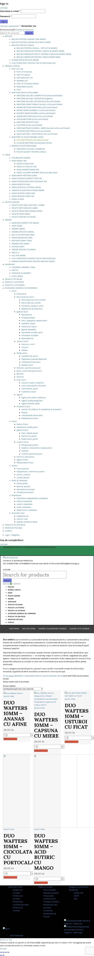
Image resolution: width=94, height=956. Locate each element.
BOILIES (8, 36)
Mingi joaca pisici (29, 445)
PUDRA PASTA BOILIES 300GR (25, 60)
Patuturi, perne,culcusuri (29, 368)
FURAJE (8, 531)
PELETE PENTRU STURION (24, 217)
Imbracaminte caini (31, 362)
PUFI (19, 89)
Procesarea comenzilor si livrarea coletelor (51, 899)
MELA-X (15, 252)
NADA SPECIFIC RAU (21, 184)
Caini (14, 291)
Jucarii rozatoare (24, 504)
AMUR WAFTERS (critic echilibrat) (32, 119)
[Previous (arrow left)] (1, 955)
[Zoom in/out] (8, 952)
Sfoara (24, 350)
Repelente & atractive (31, 308)
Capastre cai (22, 516)
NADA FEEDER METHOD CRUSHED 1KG (29, 181)
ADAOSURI (10, 264)
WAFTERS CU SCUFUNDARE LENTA (27, 137)
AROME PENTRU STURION (24, 249)
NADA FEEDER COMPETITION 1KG (27, 178)
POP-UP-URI (17, 69)
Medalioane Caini (29, 418)
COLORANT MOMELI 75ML (23, 267)
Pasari (15, 465)
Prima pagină (9, 676)
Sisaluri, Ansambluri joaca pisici (36, 448)
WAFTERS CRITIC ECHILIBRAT (25, 92)
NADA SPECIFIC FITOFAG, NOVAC (26, 187)
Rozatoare (16, 495)
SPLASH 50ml (18, 246)
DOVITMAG (14, 628)
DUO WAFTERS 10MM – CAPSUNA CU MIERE (46, 725)
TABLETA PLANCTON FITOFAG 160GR (28, 190)
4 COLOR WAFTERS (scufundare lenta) (34, 143)
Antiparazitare (28, 317)
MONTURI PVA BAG (13, 528)
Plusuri (24, 347)
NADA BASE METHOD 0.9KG (24, 175)
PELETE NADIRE (12, 202)
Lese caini (21, 380)
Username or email (10, 11)
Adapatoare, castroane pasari (31, 471)
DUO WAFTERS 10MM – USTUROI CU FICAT (76, 716)
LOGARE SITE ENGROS (80, 628)
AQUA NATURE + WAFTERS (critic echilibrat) (37, 134)
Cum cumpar (49, 890)
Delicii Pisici (22, 424)
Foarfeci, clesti (28, 323)
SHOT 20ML (17, 226)
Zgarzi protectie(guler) (32, 400)
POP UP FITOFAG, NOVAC (28, 83)
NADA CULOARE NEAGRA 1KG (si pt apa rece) (37, 172)
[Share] (3, 952)
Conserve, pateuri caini (32, 306)
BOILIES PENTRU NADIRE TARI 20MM (29, 39)
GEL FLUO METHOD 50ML (23, 234)
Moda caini (22, 353)
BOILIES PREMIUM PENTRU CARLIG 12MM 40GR (38, 57)
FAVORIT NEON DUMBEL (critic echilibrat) (36, 113)
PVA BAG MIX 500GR (21, 157)
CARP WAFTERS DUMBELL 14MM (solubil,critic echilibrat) (43, 128)
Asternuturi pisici (29, 439)
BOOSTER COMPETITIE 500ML (25, 223)
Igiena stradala (28, 329)
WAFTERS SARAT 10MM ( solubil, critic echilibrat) (39, 104)
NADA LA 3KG (18, 199)
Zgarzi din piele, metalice (33, 397)
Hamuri (20, 376)
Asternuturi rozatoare (27, 510)
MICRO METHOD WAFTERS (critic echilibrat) (37, 107)
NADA (7, 154)
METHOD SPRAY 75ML (22, 240)
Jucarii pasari (23, 477)
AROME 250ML (18, 228)
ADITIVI (15, 270)
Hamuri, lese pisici (25, 456)
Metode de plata (51, 893)
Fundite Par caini (29, 356)
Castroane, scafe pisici (27, 427)
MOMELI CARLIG (12, 66)
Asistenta (73, 890)
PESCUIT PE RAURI (13, 279)
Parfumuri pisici (29, 436)
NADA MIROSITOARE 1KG (28, 169)
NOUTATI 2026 (28, 628)
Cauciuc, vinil (28, 344)
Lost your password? (9, 26)
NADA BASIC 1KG (19, 160)
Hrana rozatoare (24, 501)
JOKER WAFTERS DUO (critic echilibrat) (35, 116)
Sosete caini (27, 365)
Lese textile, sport (29, 388)
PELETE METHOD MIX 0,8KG (25, 208)
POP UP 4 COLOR (24, 71)
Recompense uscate (31, 302)
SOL (75, 898)
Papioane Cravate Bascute (34, 359)
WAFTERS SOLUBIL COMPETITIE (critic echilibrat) (39, 95)
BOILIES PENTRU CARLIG (23, 45)
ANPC (76, 896)
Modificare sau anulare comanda (50, 907)
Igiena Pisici (22, 430)
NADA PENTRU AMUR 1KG (23, 193)
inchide (3, 8)
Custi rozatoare (24, 507)
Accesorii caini (23, 406)
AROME (8, 220)
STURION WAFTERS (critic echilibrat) (34, 131)
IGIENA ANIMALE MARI (27, 522)
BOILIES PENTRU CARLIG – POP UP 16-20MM (37, 48)
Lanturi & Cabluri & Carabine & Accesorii (41, 409)
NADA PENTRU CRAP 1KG (23, 196)
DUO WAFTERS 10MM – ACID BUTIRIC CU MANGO (46, 852)
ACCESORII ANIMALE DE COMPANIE (21, 288)
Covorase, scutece (29, 335)
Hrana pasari (23, 468)
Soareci (25, 451)
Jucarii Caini (23, 341)
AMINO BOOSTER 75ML (22, 237)
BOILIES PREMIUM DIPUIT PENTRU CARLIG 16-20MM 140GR (44, 54)
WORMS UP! (22, 80)
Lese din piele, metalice (32, 382)
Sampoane (26, 314)
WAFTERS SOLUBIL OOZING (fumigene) (35, 98)
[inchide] (1, 952)
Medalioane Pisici (25, 462)
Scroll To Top (6, 939)
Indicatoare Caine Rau (32, 415)
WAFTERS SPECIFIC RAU (28, 122)
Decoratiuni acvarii (26, 489)
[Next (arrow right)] (3, 955)
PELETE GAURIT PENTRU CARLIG (31, 151)
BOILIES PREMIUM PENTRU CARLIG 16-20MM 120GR (40, 51)
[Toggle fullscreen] (6, 952)
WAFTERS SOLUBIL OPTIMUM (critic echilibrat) (38, 101)
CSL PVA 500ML (19, 255)
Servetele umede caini (32, 332)
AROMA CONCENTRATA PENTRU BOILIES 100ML (33, 261)
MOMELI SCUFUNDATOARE (24, 146)
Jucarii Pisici (23, 442)
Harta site (78, 893)
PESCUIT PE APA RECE (15, 525)
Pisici (14, 421)
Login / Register (12, 535)
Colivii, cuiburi (23, 474)
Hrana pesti (22, 483)
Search (29, 33)
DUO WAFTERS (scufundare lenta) (32, 140)
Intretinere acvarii (25, 492)
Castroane (21, 294)
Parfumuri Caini (29, 326)
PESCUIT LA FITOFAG (14, 282)
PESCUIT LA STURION (15, 285)
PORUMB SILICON (25, 86)
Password (5, 16)
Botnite (20, 374)
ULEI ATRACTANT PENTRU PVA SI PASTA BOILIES (34, 63)
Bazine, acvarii (24, 486)
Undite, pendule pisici (31, 454)
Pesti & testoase (19, 480)
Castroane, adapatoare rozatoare (32, 498)
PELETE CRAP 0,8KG (21, 214)
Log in (4, 21)
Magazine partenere (78, 887)
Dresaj (24, 412)
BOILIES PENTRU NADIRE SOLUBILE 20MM (31, 42)
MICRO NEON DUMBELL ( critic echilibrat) (36, 110)
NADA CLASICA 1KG (25, 163)
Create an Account (25, 29)
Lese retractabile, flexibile (33, 385)
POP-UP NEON (23, 75)
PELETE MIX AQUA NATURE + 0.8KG (28, 205)
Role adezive (27, 338)
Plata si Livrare (45, 887)
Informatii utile (15, 887)
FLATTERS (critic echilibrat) (29, 125)
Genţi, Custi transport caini (29, 371)
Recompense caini (25, 297)
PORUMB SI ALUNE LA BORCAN (31, 149)
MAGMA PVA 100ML (20, 243)
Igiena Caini (22, 311)
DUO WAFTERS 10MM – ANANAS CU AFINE (15, 713)
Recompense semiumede (33, 300)
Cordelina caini (28, 391)
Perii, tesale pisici (29, 433)
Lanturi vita (22, 519)
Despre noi (18, 890)
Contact (16, 893)
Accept (3, 948)
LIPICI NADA (17, 276)
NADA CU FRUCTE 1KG (26, 166)
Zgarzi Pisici (22, 459)
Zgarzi (20, 394)
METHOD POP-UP (25, 77)
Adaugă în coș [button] (10, 739)
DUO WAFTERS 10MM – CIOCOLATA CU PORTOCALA (19, 849)
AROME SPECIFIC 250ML (23, 231)
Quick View (9, 696)
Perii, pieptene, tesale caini (34, 320)
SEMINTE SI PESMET (21, 273)
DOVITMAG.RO (16, 935)
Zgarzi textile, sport (30, 403)
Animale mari (18, 513)
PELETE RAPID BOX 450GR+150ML (27, 211)
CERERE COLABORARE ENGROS (52, 628)
